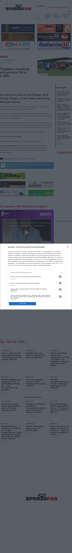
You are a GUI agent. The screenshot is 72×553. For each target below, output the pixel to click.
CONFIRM (22, 303)
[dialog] (36, 277)
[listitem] (36, 273)
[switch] (59, 276)
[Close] (68, 247)
